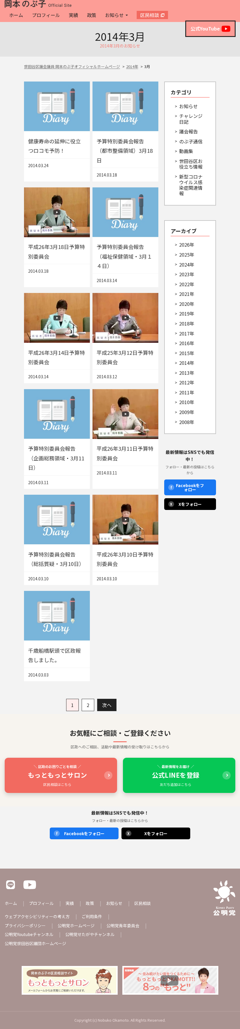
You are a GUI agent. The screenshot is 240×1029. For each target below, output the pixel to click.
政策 (91, 14)
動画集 (186, 151)
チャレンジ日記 (191, 118)
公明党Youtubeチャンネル (29, 934)
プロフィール (46, 14)
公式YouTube (205, 28)
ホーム (16, 14)
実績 (73, 14)
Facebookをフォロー (187, 487)
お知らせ (114, 14)
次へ (107, 704)
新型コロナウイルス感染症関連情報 (191, 185)
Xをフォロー (186, 504)
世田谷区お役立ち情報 (191, 163)
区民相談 (149, 14)
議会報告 (188, 131)
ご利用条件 (92, 916)
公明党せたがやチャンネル (89, 934)
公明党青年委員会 (123, 925)
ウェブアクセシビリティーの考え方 (37, 916)
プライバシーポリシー (25, 925)
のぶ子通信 (191, 141)
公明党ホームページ (76, 925)
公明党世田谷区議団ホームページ (35, 943)
